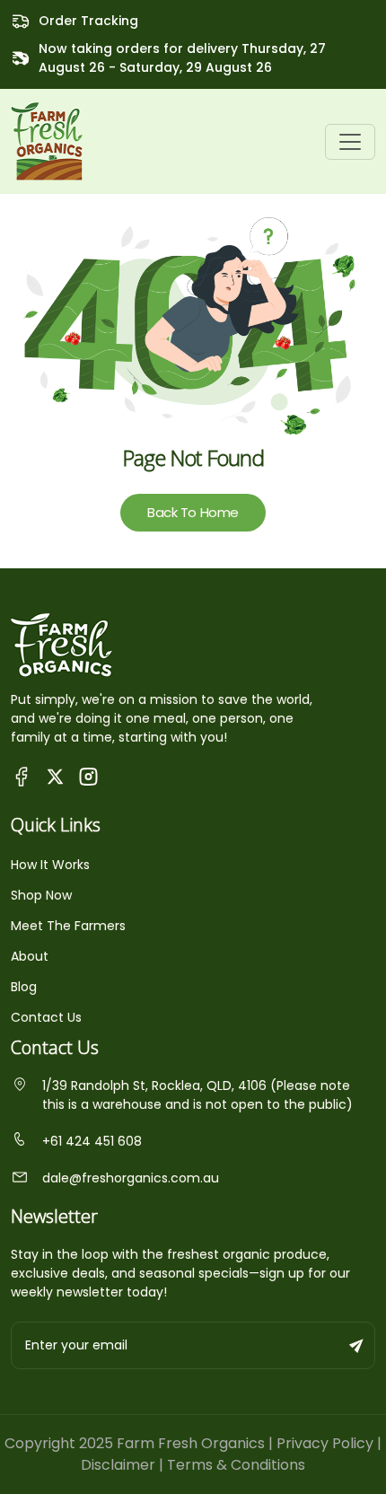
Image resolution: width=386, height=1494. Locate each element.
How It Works (50, 865)
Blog (24, 987)
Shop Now (41, 895)
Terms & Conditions (236, 1464)
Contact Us (46, 1017)
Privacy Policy (324, 1443)
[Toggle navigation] (350, 142)
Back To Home (193, 512)
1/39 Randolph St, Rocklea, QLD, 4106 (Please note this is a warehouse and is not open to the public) (197, 1095)
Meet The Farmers (68, 926)
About (29, 956)
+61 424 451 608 (92, 1141)
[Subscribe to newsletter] (357, 1345)
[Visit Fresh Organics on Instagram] (88, 775)
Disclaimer (118, 1464)
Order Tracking (88, 21)
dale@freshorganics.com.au (130, 1178)
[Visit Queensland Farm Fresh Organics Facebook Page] (22, 775)
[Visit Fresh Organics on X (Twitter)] (55, 776)
